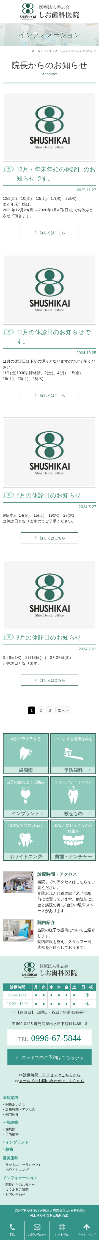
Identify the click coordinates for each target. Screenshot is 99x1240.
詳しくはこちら (52, 232)
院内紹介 (12, 1114)
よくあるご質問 (17, 1190)
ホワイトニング (17, 1170)
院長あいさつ (15, 1104)
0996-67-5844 (49, 1038)
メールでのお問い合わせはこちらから (51, 1081)
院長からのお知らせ (20, 1185)
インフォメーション (55, 51)
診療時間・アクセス (20, 1109)
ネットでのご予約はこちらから (52, 1057)
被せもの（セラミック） (24, 1165)
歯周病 (10, 1129)
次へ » (63, 710)
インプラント (17, 1142)
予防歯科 (12, 1134)
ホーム (36, 51)
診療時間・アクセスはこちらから (52, 1075)
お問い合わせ (15, 1194)
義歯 (9, 1149)
